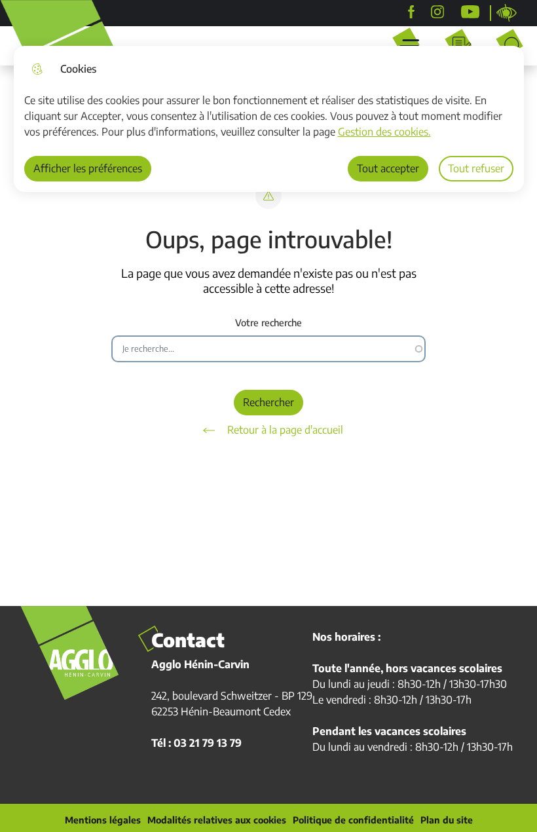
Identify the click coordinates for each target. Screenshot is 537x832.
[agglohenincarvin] (437, 11)
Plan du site (446, 820)
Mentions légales (103, 820)
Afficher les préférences (87, 168)
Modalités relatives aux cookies (216, 820)
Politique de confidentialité (353, 820)
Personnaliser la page (506, 13)
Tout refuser (476, 168)
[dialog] (269, 119)
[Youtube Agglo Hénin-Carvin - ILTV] (470, 11)
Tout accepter (388, 168)
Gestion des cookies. (384, 131)
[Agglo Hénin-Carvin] (411, 11)
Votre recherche (268, 322)
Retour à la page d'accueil (285, 429)
